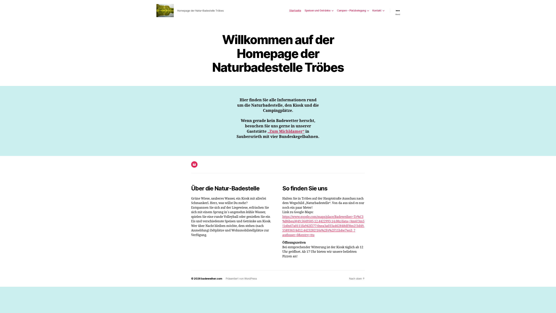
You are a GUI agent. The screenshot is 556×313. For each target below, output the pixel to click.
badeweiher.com (211, 278)
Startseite (295, 10)
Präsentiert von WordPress (241, 278)
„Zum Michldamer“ (285, 131)
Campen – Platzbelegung (351, 10)
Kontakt (376, 10)
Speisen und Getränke (317, 10)
